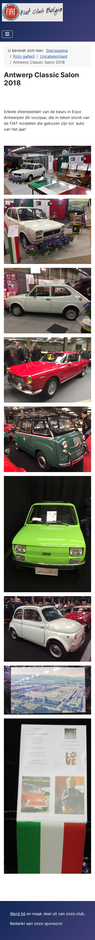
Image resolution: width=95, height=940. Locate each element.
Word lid (17, 913)
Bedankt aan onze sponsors (35, 923)
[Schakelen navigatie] (7, 34)
